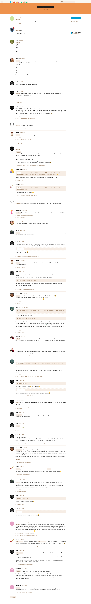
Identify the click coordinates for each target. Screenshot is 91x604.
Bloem (18, 149)
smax (18, 30)
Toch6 (18, 19)
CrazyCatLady (21, 383)
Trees (18, 402)
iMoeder (19, 152)
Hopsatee (19, 415)
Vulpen (18, 203)
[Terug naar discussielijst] (2, 2)
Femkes (20, 512)
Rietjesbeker (21, 249)
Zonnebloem (20, 541)
